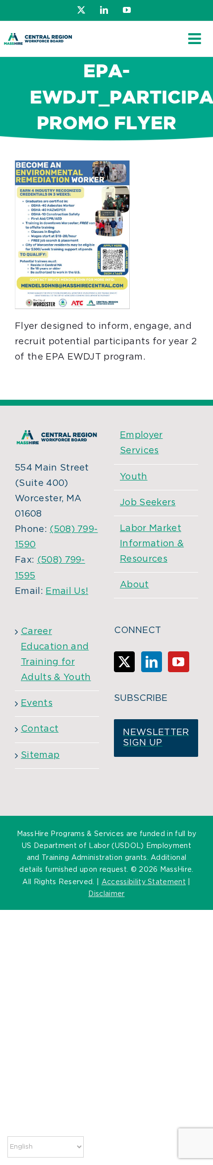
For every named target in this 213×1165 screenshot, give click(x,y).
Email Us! (67, 591)
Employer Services (141, 443)
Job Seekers (148, 502)
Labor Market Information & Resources (152, 544)
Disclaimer (106, 894)
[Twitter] (124, 661)
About (134, 585)
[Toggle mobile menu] (195, 38)
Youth (134, 477)
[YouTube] (178, 661)
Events (37, 703)
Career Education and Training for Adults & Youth (56, 654)
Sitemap (40, 755)
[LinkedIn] (151, 661)
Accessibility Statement (144, 882)
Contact (39, 729)
